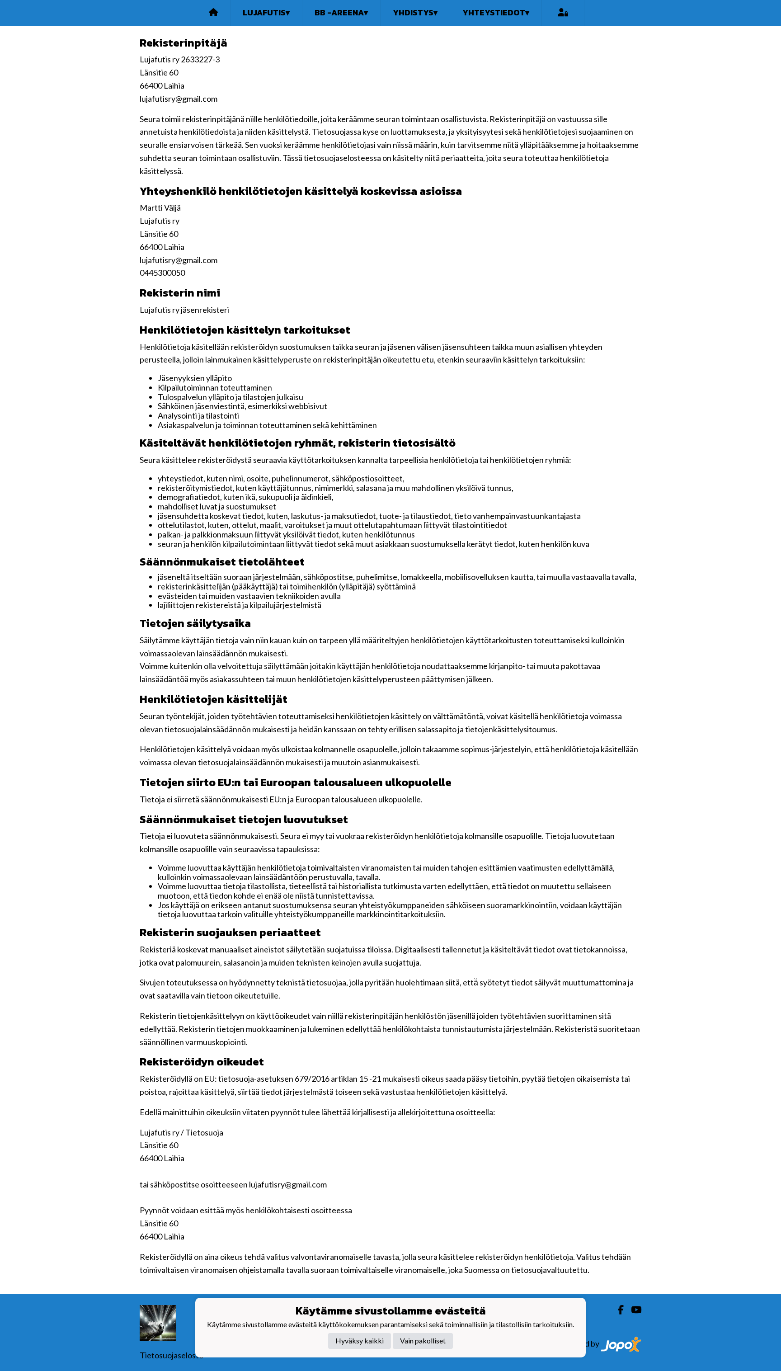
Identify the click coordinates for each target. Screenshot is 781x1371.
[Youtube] (632, 1309)
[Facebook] (617, 1309)
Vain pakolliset (423, 1340)
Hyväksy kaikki (359, 1340)
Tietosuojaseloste (171, 1355)
